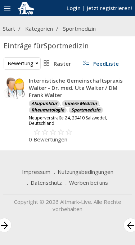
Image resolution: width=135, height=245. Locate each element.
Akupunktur (44, 103)
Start (9, 28)
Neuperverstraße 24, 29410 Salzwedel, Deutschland (68, 121)
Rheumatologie (47, 110)
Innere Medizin (80, 103)
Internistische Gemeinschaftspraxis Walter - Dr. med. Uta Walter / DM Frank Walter (76, 88)
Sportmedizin (79, 28)
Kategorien (39, 28)
